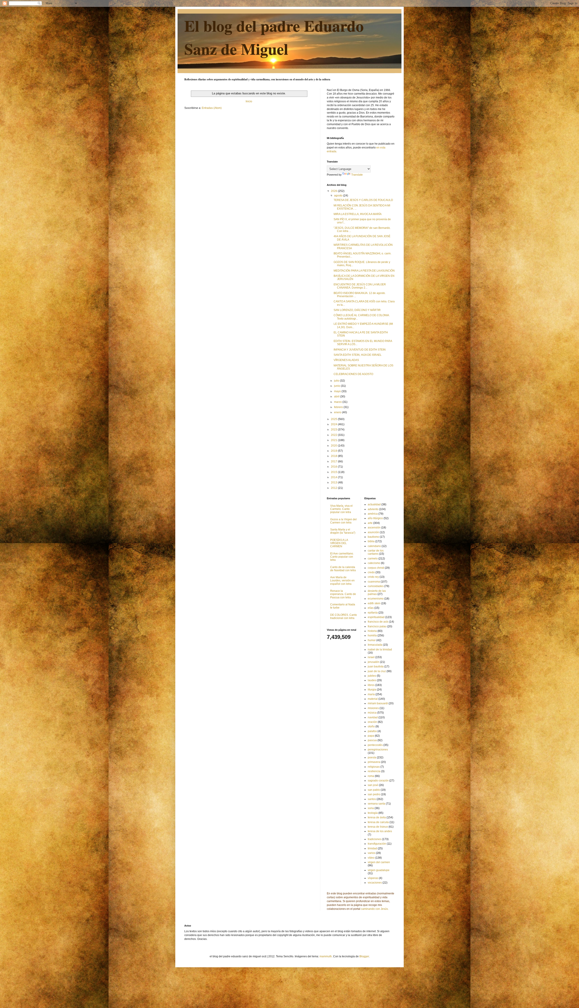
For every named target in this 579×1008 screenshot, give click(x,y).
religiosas (374, 766)
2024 (334, 424)
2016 (334, 466)
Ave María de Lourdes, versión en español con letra (342, 580)
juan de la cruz (377, 671)
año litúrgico (375, 518)
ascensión (374, 527)
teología (373, 813)
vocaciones (375, 882)
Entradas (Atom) (212, 108)
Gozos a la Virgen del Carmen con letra (343, 521)
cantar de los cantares (376, 552)
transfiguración (377, 843)
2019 (334, 450)
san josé (373, 785)
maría (371, 694)
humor (372, 640)
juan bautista (376, 666)
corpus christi (376, 567)
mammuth (326, 956)
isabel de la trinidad (380, 649)
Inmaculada (375, 644)
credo (371, 572)
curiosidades (376, 586)
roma (371, 776)
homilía (372, 635)
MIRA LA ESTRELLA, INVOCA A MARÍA (358, 214)
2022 (334, 435)
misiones (373, 708)
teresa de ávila (377, 817)
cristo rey (373, 576)
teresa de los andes (380, 831)
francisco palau (377, 626)
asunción (373, 532)
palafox (372, 731)
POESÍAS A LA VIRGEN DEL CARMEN (339, 543)
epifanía (373, 612)
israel (371, 657)
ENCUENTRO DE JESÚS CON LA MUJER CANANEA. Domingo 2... (360, 286)
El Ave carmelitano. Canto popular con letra (342, 557)
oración (372, 722)
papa (371, 735)
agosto (338, 195)
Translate (357, 174)
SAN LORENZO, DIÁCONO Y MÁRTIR (357, 310)
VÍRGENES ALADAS (346, 360)
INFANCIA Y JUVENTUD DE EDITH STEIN (360, 349)
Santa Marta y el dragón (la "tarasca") (342, 531)
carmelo (373, 558)
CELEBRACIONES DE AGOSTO (353, 374)
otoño (371, 726)
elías (371, 607)
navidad (373, 717)
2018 (334, 456)
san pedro (374, 794)
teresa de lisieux (378, 826)
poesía (372, 757)
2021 (334, 440)
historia (372, 631)
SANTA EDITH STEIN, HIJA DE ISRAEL (358, 354)
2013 (334, 482)
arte (370, 523)
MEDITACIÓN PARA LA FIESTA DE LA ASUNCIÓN (364, 270)
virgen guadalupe (378, 870)
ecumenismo (376, 598)
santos (372, 799)
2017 (334, 461)
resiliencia (374, 771)
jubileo (372, 675)
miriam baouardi (378, 703)
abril (337, 396)
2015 (334, 472)
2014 (334, 477)
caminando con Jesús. (375, 908)
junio (337, 385)
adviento (373, 509)
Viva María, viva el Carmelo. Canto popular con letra (341, 509)
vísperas (373, 878)
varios (371, 853)
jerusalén (373, 662)
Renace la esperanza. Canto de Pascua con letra (343, 594)
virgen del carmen (379, 862)
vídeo (371, 857)
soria (371, 808)
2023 (334, 429)
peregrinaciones (378, 749)
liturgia (372, 689)
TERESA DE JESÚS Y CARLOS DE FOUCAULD (363, 200)
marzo (338, 402)
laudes (372, 680)
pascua (372, 740)
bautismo (373, 536)
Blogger (364, 956)
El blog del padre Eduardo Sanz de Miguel (274, 37)
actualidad (374, 504)
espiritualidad (376, 617)
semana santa (376, 803)
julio (337, 380)
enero (338, 412)
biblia (371, 541)
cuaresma (374, 581)
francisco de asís (378, 621)
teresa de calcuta (378, 822)
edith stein (374, 603)
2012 (334, 488)
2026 (334, 191)
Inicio (249, 101)
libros (371, 685)
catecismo (374, 563)
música (372, 712)
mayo (338, 391)
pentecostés (375, 745)
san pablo (374, 789)
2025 (334, 419)
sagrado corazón (378, 780)
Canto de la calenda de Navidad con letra (343, 569)
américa (373, 513)
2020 (334, 445)
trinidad (372, 848)
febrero (339, 407)
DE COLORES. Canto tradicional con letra (343, 616)
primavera (374, 762)
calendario (374, 546)
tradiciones (374, 839)
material (373, 698)
